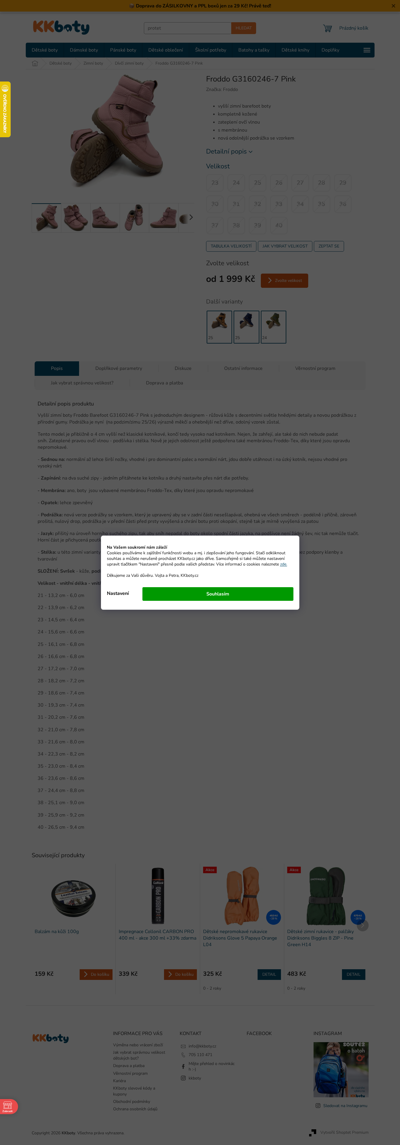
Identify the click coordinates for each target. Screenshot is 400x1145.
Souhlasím (217, 594)
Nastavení (118, 593)
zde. (283, 564)
